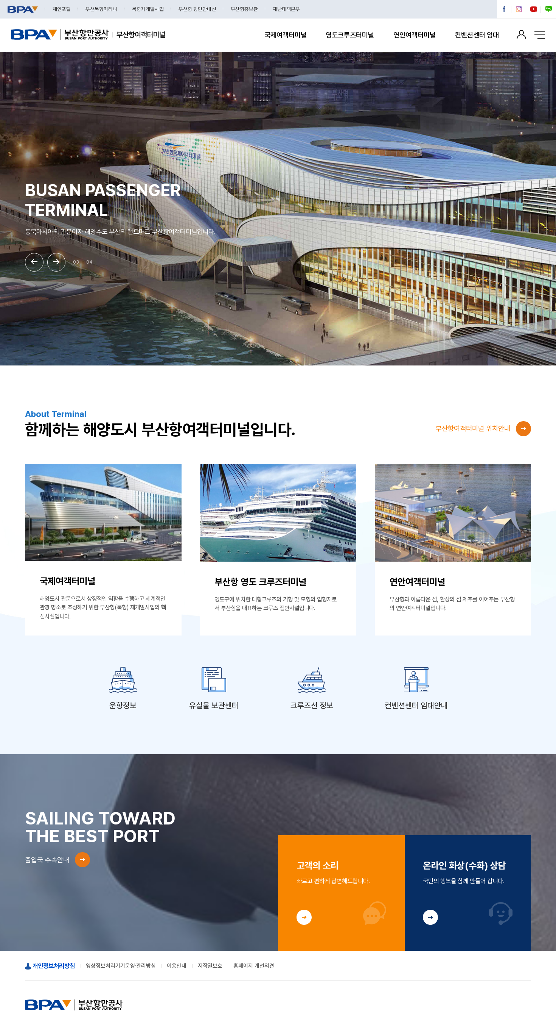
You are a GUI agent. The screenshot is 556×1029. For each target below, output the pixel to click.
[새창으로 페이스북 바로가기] (504, 9)
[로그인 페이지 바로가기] (521, 34)
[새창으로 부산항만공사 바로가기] (22, 9)
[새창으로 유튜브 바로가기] (533, 9)
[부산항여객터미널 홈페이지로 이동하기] (138, 35)
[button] (34, 262)
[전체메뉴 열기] (539, 35)
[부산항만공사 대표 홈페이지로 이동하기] (60, 35)
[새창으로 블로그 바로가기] (548, 9)
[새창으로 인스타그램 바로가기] (519, 9)
